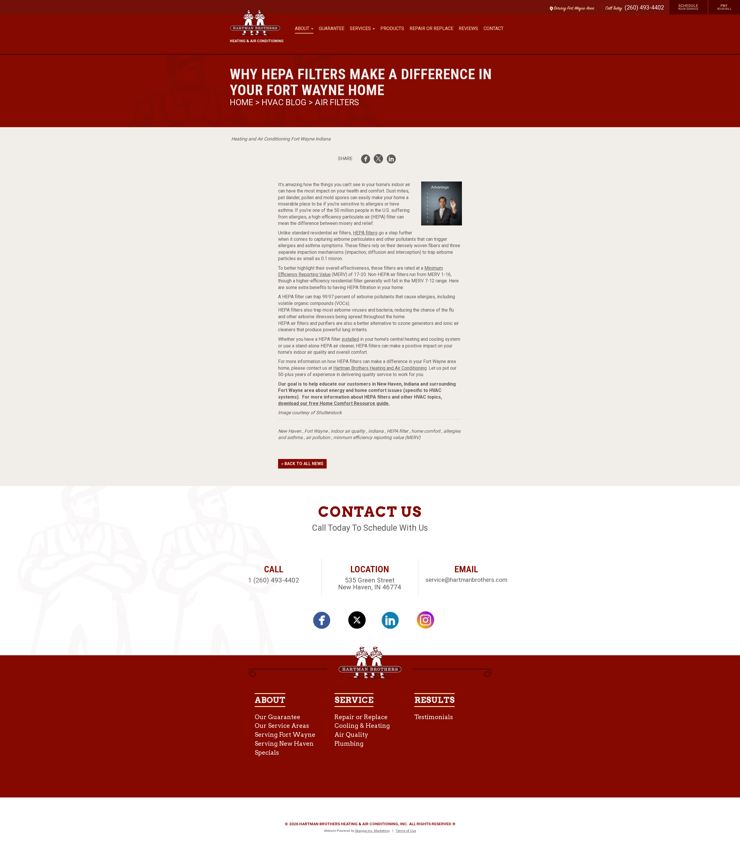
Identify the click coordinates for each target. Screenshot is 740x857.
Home (242, 102)
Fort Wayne (316, 431)
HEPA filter (397, 431)
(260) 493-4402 (644, 7)
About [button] (302, 28)
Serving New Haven (284, 743)
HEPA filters (365, 233)
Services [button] (361, 28)
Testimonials (433, 717)
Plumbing (349, 743)
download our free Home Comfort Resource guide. (334, 403)
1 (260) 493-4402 (273, 580)
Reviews (468, 28)
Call (612, 8)
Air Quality (351, 734)
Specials (267, 752)
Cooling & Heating (362, 725)
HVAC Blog (284, 102)
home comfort (425, 431)
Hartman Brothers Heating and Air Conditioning (380, 368)
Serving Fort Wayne (285, 734)
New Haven (289, 431)
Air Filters (337, 102)
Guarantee (331, 28)
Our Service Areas (282, 725)
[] (367, 160)
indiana (376, 431)
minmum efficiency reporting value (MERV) (377, 437)
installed (350, 339)
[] (393, 160)
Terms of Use (406, 831)
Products (392, 28)
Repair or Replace (431, 28)
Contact (494, 28)
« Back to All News (302, 463)
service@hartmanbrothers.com (466, 579)
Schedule (688, 6)
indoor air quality (348, 431)
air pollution (318, 437)
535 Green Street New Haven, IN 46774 (369, 583)
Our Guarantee (277, 717)
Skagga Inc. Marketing (372, 831)
